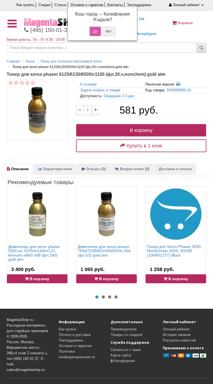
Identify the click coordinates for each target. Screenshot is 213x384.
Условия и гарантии (86, 5)
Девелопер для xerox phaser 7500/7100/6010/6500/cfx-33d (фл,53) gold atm (104, 250)
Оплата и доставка (75, 335)
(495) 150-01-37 (49, 30)
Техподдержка (139, 5)
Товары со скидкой (126, 335)
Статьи (60, 5)
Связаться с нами (126, 350)
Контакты (115, 5)
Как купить (25, 5)
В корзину (141, 130)
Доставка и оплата (175, 169)
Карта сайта (121, 355)
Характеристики (57, 169)
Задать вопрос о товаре (100, 90)
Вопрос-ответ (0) (134, 169)
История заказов (177, 335)
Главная (13, 61)
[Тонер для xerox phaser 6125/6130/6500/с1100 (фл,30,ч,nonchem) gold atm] (37, 110)
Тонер (30, 61)
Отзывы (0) (95, 169)
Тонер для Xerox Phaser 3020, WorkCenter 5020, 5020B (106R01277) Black (174, 250)
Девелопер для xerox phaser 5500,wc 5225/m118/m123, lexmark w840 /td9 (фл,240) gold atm (34, 253)
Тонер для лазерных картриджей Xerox (71, 61)
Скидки (44, 5)
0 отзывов (88, 84)
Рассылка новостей (179, 340)
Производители (123, 329)
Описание (19, 169)
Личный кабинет (176, 329)
